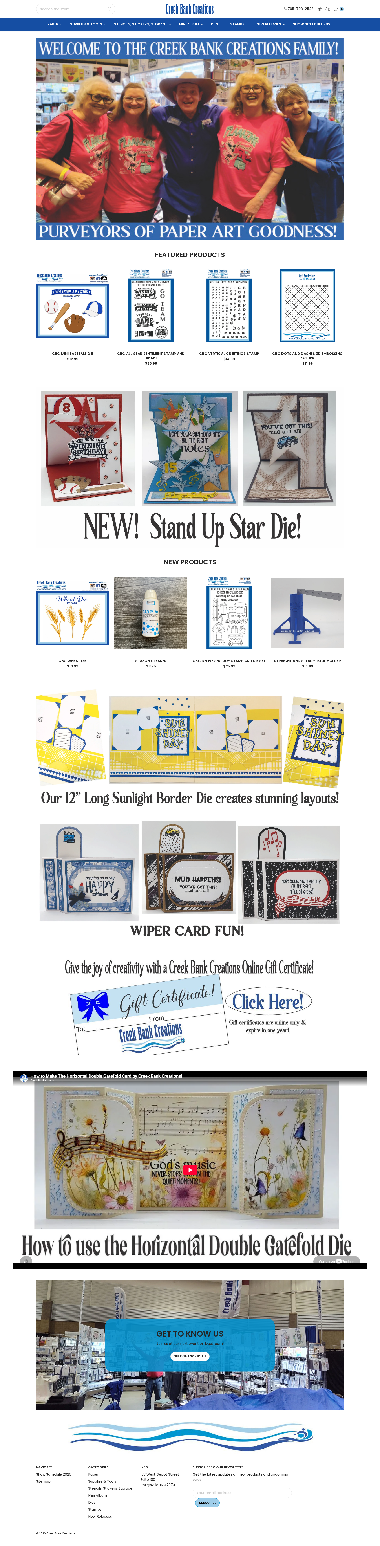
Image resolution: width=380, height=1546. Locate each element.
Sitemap (43, 1481)
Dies (215, 24)
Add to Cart (72, 334)
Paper (53, 24)
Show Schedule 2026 (312, 24)
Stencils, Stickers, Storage (141, 24)
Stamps (237, 24)
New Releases (269, 24)
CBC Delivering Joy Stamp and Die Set (229, 660)
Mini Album (189, 24)
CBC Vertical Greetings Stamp (229, 353)
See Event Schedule (190, 1356)
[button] (190, 1006)
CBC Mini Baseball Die (72, 353)
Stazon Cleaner (150, 660)
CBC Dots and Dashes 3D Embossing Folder (307, 355)
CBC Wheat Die (72, 660)
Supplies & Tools (86, 24)
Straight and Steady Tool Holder (307, 660)
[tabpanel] (72, 316)
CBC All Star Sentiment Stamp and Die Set (151, 355)
